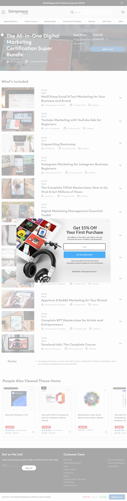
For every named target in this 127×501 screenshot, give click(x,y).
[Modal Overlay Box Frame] (63, 250)
